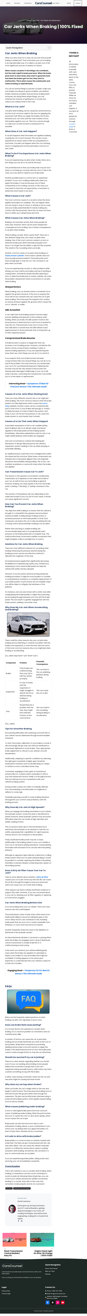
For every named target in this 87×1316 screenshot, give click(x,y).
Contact (77, 3)
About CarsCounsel (51, 1268)
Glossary (17, 3)
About (69, 3)
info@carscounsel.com (58, 1294)
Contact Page (6, 1294)
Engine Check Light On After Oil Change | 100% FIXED (43, 1253)
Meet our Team (50, 1271)
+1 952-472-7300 (56, 1291)
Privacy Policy (6, 1291)
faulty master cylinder (14, 255)
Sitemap (47, 1274)
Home (8, 3)
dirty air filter (42, 877)
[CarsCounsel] (43, 3)
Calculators (28, 3)
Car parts (36, 20)
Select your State (53, 3)
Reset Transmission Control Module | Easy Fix (13, 1253)
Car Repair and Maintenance (50, 20)
